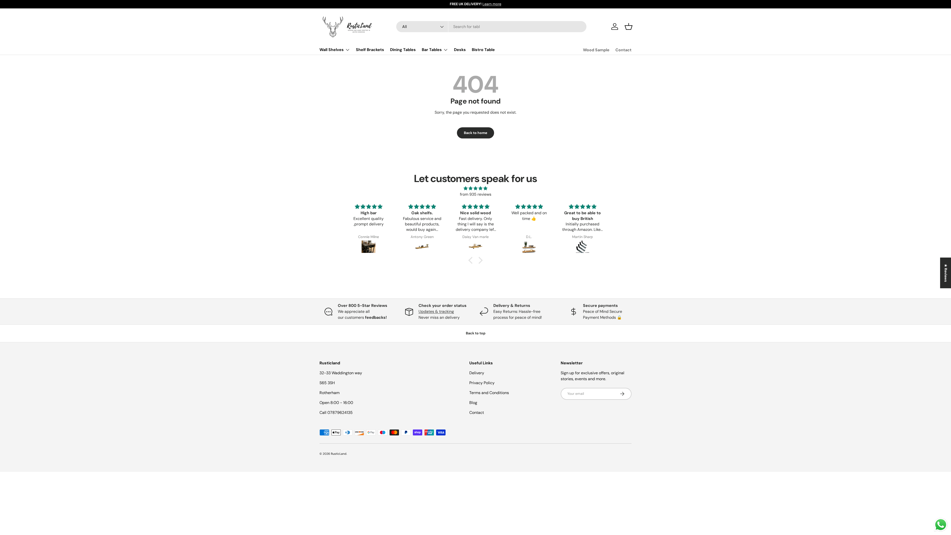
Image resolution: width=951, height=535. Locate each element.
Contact (623, 50)
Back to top (475, 333)
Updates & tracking (436, 311)
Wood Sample (596, 50)
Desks (460, 49)
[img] (475, 188)
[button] (628, 26)
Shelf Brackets (370, 49)
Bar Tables (432, 49)
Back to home (475, 133)
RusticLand (338, 454)
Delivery (476, 372)
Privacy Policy (482, 382)
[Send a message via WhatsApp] (941, 525)
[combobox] (491, 26)
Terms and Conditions (489, 392)
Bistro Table (483, 49)
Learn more (491, 4)
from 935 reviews (475, 194)
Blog (473, 402)
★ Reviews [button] (946, 273)
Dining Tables (403, 49)
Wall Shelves (331, 49)
